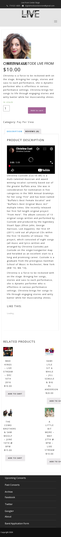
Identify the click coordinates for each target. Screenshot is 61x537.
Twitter (9, 504)
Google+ (9, 511)
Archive (9, 491)
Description (14, 131)
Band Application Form (17, 523)
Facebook (10, 497)
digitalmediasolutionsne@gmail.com (39, 6)
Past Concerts (12, 484)
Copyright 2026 (7, 532)
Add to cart (37, 110)
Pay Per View (25, 122)
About (8, 516)
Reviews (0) (32, 131)
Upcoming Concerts (15, 477)
